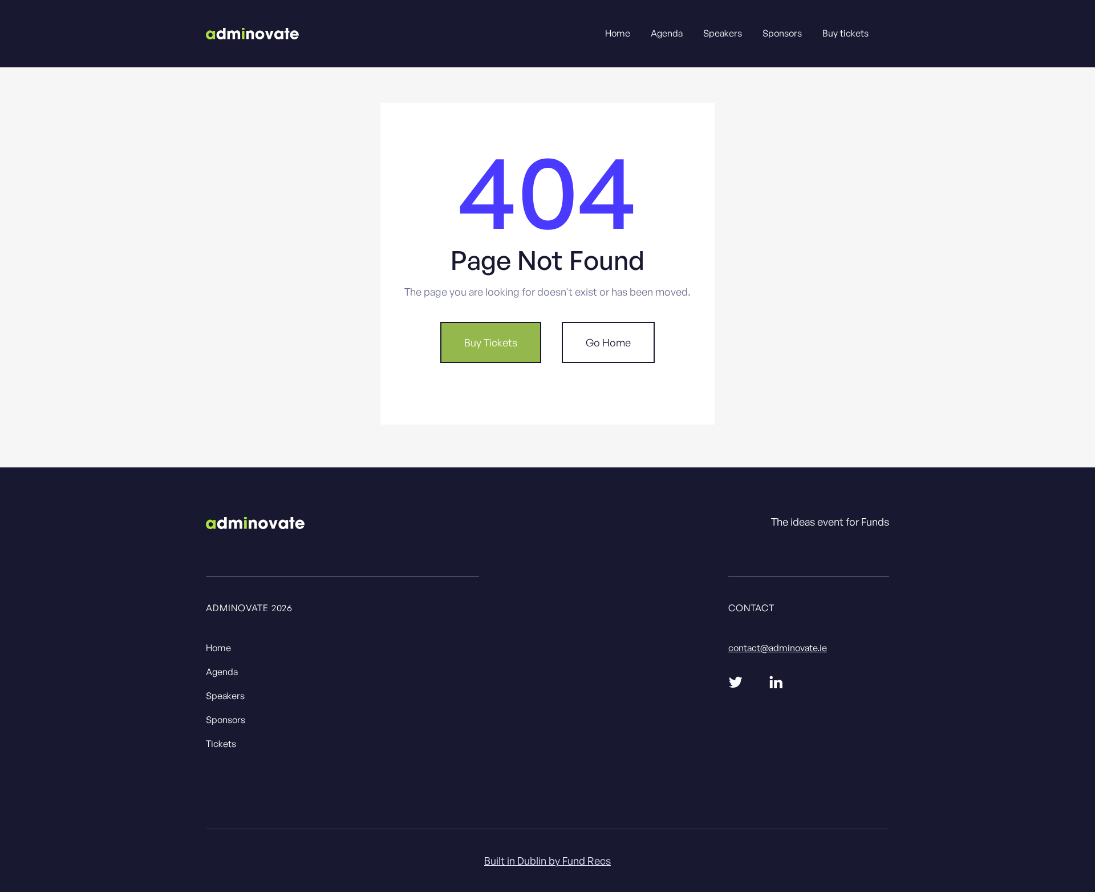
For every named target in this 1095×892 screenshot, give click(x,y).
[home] (252, 32)
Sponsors (782, 33)
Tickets (221, 743)
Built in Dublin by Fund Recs (547, 860)
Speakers (722, 33)
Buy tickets (845, 33)
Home (617, 33)
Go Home (608, 342)
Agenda (667, 33)
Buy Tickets (490, 342)
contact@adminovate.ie (777, 648)
